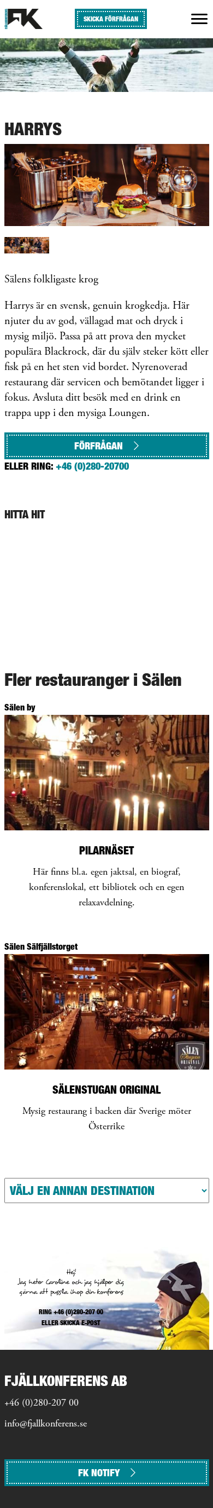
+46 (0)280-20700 (92, 466)
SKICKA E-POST (80, 1323)
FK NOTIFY (99, 1472)
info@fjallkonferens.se (45, 1424)
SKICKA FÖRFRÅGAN (111, 19)
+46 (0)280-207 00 (41, 1403)
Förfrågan (98, 446)
